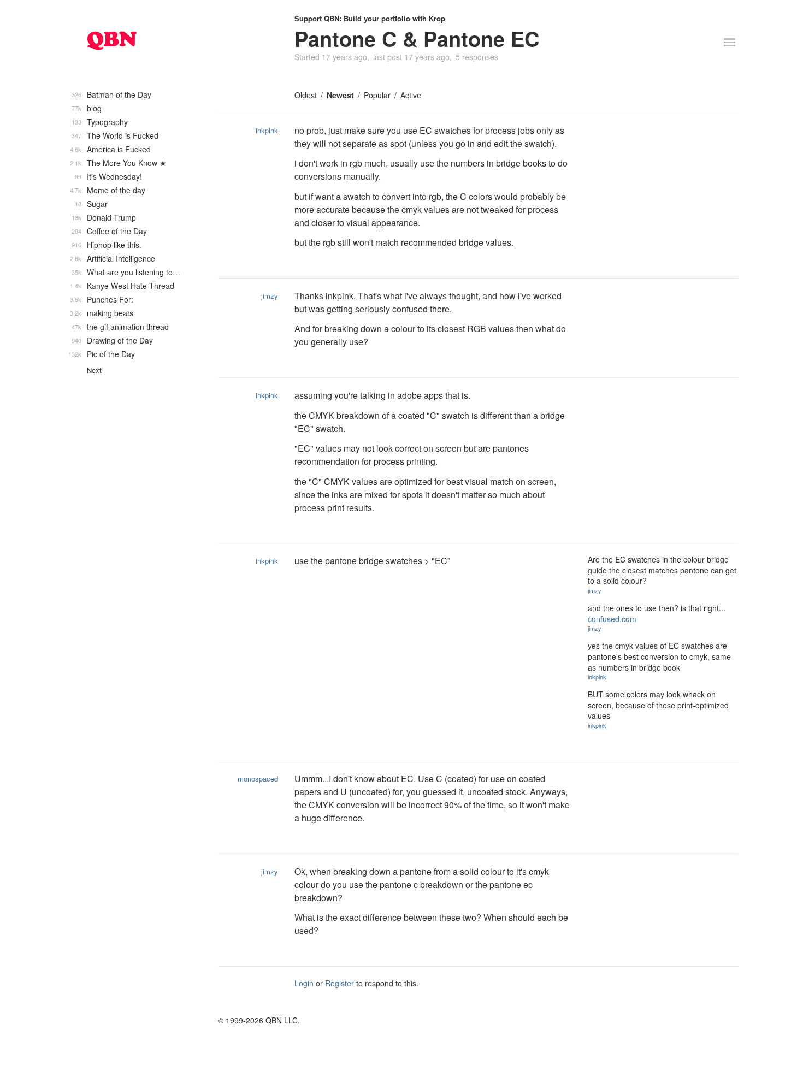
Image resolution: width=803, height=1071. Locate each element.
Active (410, 95)
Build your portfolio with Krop (394, 18)
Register (339, 983)
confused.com (612, 618)
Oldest (305, 95)
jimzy (269, 296)
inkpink (267, 130)
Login (304, 983)
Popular (377, 95)
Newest (340, 95)
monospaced (258, 778)
